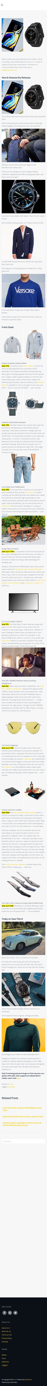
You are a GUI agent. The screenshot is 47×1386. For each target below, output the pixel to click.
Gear (11, 1084)
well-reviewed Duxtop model (24, 812)
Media (4, 1355)
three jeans (6, 506)
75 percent (8, 767)
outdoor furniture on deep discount (28, 569)
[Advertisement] (11, 1182)
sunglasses (27, 759)
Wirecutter (6, 641)
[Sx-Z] (2, 5)
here (18, 1078)
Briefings (11, 1087)
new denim (29, 492)
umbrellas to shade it (33, 583)
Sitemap (5, 1342)
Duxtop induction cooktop (15, 864)
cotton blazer (28, 366)
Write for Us (6, 1331)
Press (4, 1358)
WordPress (28, 1380)
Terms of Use (7, 1335)
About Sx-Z (6, 1328)
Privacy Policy (7, 1338)
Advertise (5, 1362)
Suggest (5, 1365)
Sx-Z (14, 1380)
